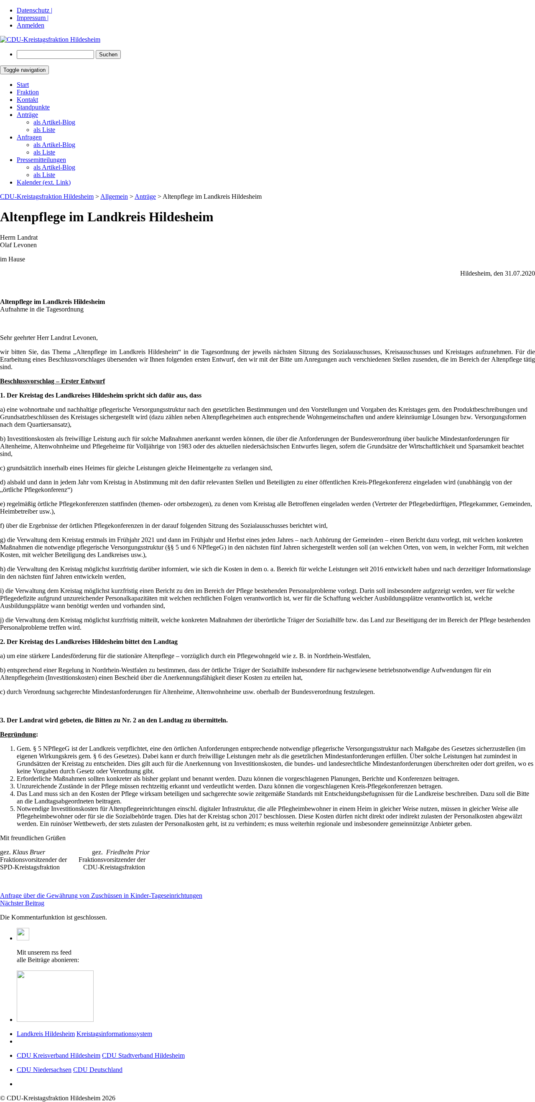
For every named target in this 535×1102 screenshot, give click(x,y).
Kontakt (27, 99)
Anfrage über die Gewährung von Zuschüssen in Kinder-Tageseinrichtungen (101, 895)
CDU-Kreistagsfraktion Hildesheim (47, 196)
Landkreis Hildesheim (46, 1033)
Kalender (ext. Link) (44, 182)
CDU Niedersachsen (44, 1069)
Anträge (27, 114)
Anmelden (30, 25)
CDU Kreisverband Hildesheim (58, 1055)
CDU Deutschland (97, 1069)
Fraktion (28, 92)
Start (23, 84)
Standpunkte (33, 107)
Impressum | (32, 17)
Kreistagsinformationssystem (114, 1033)
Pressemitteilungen (41, 159)
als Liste (44, 129)
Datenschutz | (34, 10)
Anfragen (29, 137)
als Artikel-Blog (54, 122)
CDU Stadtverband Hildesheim (143, 1055)
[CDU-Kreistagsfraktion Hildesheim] (50, 39)
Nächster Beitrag (22, 903)
